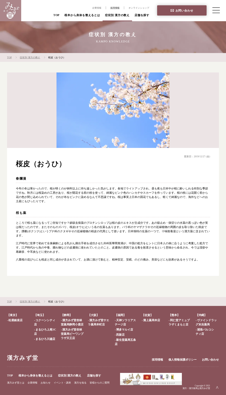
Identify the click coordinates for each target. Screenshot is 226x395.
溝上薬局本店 (151, 320)
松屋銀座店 (15, 320)
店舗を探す (142, 15)
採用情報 (115, 8)
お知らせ (45, 382)
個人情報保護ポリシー (182, 359)
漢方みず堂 (22, 358)
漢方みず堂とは (15, 382)
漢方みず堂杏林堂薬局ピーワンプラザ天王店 (72, 334)
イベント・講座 (62, 382)
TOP (56, 15)
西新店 (120, 334)
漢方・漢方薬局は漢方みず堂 (196, 388)
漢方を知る (80, 382)
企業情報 (96, 8)
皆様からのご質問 (99, 382)
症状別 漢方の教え (117, 15)
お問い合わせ (184, 10)
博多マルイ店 (124, 329)
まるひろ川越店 (45, 338)
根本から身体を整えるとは (82, 15)
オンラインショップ (139, 8)
